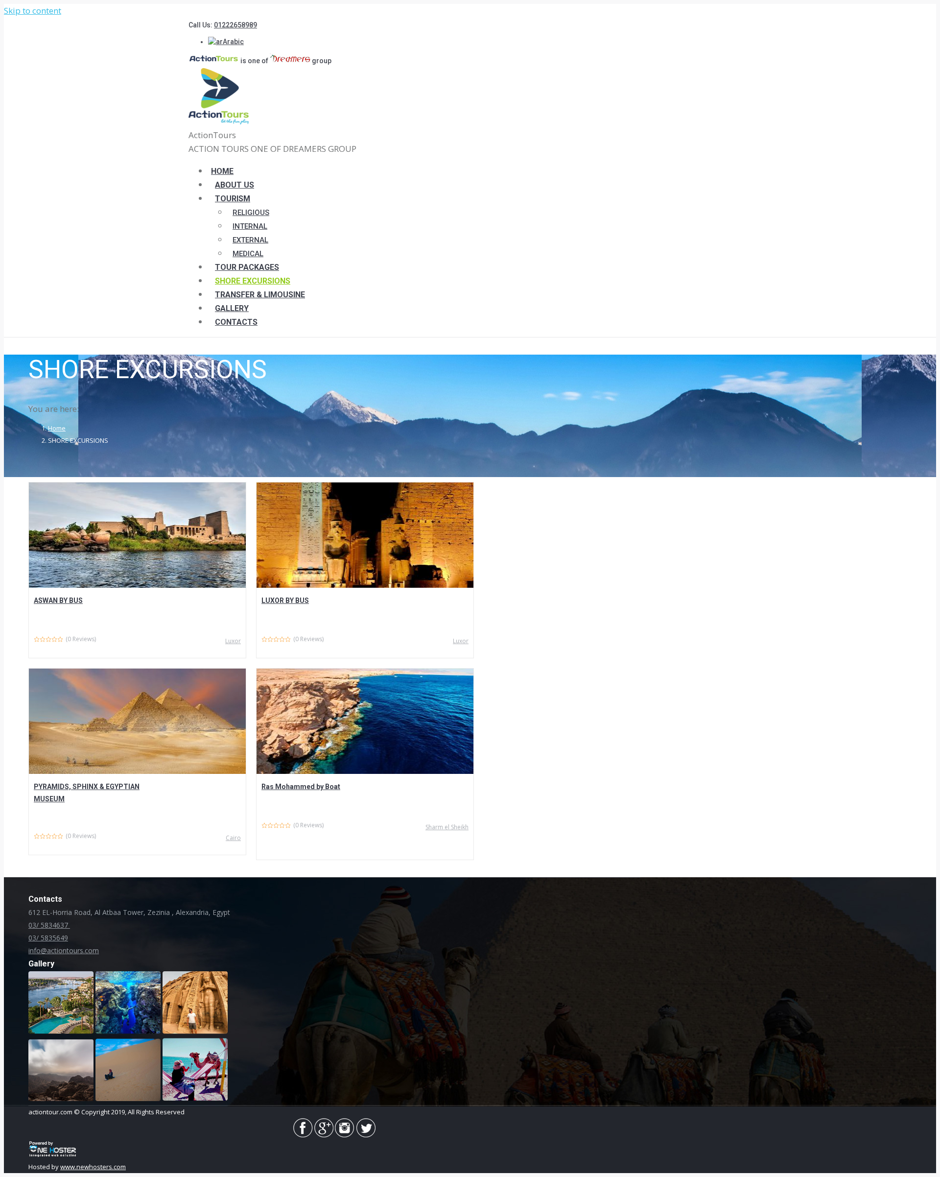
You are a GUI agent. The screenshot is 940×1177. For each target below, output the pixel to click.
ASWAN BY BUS (58, 600)
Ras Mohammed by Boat (300, 787)
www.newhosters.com (93, 1166)
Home (57, 428)
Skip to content (32, 10)
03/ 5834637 (49, 925)
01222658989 (235, 25)
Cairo (233, 838)
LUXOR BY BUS (285, 600)
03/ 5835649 (48, 937)
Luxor (233, 641)
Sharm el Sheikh (447, 827)
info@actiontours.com (63, 950)
